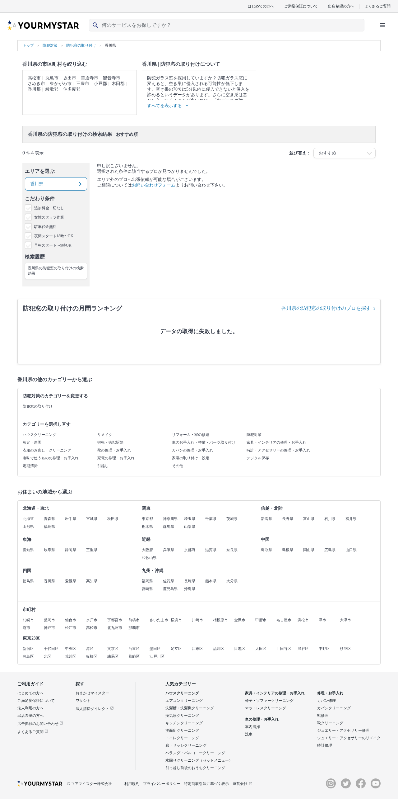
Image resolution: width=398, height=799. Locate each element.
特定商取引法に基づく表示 (206, 784)
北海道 (28, 519)
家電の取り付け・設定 (190, 458)
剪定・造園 (32, 442)
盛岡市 (49, 620)
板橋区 (91, 656)
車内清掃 (252, 727)
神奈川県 (170, 519)
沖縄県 (189, 589)
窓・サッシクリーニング (185, 745)
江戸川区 (157, 656)
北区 (47, 656)
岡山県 (308, 550)
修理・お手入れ (330, 693)
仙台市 (70, 620)
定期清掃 (30, 466)
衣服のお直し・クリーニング (47, 450)
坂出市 (69, 78)
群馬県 (168, 526)
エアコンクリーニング (184, 700)
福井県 (351, 519)
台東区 (134, 648)
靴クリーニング (330, 723)
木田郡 (118, 83)
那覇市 (134, 628)
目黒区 (239, 648)
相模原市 (220, 620)
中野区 (324, 648)
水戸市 (91, 620)
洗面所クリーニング (182, 730)
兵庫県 (168, 550)
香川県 (49, 581)
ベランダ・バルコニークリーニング (195, 753)
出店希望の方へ (341, 6)
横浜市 (176, 620)
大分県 (232, 581)
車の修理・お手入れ (262, 719)
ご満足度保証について (36, 700)
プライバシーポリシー (161, 784)
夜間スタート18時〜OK (53, 236)
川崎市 (197, 620)
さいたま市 (159, 620)
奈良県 (232, 550)
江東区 (197, 648)
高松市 (34, 78)
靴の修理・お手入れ (114, 450)
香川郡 (34, 89)
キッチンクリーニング (184, 723)
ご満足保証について (301, 6)
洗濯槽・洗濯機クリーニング (189, 708)
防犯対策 (254, 435)
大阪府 (147, 550)
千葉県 (210, 519)
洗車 (248, 734)
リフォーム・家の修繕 (190, 435)
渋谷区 (303, 648)
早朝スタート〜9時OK (53, 245)
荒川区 (70, 656)
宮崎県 (147, 589)
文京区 (112, 648)
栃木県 (147, 526)
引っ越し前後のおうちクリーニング (195, 768)
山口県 (351, 550)
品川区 (218, 648)
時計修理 (324, 745)
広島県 (330, 550)
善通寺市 (89, 78)
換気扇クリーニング (182, 715)
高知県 (91, 581)
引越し (103, 466)
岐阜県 (49, 550)
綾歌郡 (51, 89)
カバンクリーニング (334, 708)
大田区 (260, 648)
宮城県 (91, 519)
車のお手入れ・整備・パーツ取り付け (203, 442)
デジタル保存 (258, 458)
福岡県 (147, 581)
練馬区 (112, 656)
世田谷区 (283, 648)
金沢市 (239, 620)
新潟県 (266, 519)
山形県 (28, 526)
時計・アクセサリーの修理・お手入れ (278, 450)
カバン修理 (326, 700)
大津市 (345, 620)
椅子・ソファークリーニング (269, 700)
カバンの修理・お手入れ (192, 450)
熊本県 (210, 581)
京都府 (189, 550)
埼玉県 (189, 519)
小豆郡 (100, 83)
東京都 (147, 519)
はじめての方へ (261, 6)
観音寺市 (111, 78)
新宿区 (28, 648)
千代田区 (51, 648)
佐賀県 (168, 581)
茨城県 (232, 519)
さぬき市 (36, 83)
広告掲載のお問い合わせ (38, 723)
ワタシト (83, 700)
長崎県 (189, 581)
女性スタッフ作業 (49, 217)
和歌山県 (149, 558)
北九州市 (114, 628)
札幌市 (28, 620)
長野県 (287, 519)
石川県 (330, 519)
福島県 (49, 526)
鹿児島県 (170, 589)
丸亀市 (51, 78)
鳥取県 (266, 550)
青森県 (49, 519)
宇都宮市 (114, 620)
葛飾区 (134, 656)
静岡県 (70, 550)
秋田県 (112, 519)
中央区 (70, 648)
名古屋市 (283, 620)
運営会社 (240, 784)
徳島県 (28, 581)
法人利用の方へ (30, 708)
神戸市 (49, 628)
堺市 (26, 628)
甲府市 (260, 620)
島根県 (287, 550)
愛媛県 (70, 581)
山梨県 (189, 526)
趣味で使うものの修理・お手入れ (51, 458)
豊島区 (28, 656)
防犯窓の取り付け (38, 406)
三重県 (91, 550)
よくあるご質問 (377, 6)
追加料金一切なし (49, 208)
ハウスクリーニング (39, 435)
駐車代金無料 (45, 227)
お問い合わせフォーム (153, 185)
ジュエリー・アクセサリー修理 (343, 730)
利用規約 (131, 784)
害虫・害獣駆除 (110, 442)
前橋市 (134, 620)
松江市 (70, 628)
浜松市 (303, 620)
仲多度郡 (72, 89)
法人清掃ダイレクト (93, 709)
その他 (177, 466)
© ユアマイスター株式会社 (89, 784)
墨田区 (155, 648)
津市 (322, 620)
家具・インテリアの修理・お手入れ (276, 442)
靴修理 (322, 715)
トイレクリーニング (182, 738)
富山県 (308, 519)
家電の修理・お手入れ (116, 458)
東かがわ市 (61, 83)
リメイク (104, 435)
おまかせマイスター (92, 693)
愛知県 (28, 550)
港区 (90, 648)
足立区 (176, 648)
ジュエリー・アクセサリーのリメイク (349, 738)
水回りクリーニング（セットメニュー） (199, 760)
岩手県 (70, 519)
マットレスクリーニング (265, 708)
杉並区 (345, 648)
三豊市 (82, 83)
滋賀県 (210, 550)
